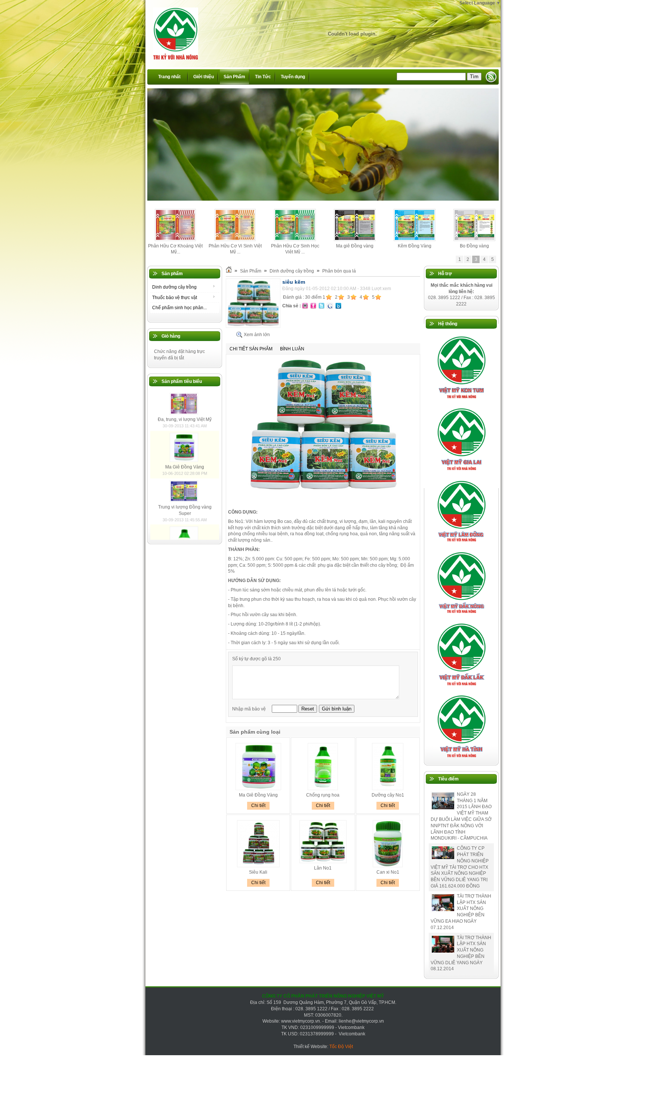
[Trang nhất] (229, 271)
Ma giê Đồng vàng (354, 246)
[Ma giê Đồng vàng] (355, 239)
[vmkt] (461, 400)
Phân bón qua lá (339, 271)
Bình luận (292, 348)
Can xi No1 (387, 872)
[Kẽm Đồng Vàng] (415, 239)
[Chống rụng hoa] (323, 788)
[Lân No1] (323, 861)
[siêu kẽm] (253, 326)
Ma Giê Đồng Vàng (184, 520)
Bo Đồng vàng (474, 246)
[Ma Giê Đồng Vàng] (185, 514)
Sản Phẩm (250, 271)
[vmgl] (461, 472)
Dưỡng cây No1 (388, 795)
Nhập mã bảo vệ (249, 709)
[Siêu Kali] (258, 865)
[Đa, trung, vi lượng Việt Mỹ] (185, 466)
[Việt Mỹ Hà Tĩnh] (461, 759)
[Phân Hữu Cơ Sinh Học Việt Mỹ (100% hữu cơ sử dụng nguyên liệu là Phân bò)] (295, 239)
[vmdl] (461, 687)
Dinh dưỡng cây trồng (174, 287)
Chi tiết (258, 805)
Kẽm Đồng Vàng (414, 246)
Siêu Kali (258, 872)
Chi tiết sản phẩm (251, 348)
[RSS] (491, 77)
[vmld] (461, 543)
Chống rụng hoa (322, 795)
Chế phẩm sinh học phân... (179, 307)
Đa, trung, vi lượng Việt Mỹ (185, 472)
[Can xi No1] (388, 865)
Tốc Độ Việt (341, 1046)
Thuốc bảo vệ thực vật (174, 297)
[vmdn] (461, 615)
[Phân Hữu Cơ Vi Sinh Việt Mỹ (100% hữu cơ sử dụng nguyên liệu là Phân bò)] (235, 239)
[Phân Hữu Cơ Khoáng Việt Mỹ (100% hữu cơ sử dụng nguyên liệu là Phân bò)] (175, 239)
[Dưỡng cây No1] (387, 788)
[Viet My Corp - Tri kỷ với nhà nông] (171, 29)
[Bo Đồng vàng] (474, 239)
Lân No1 (323, 868)
